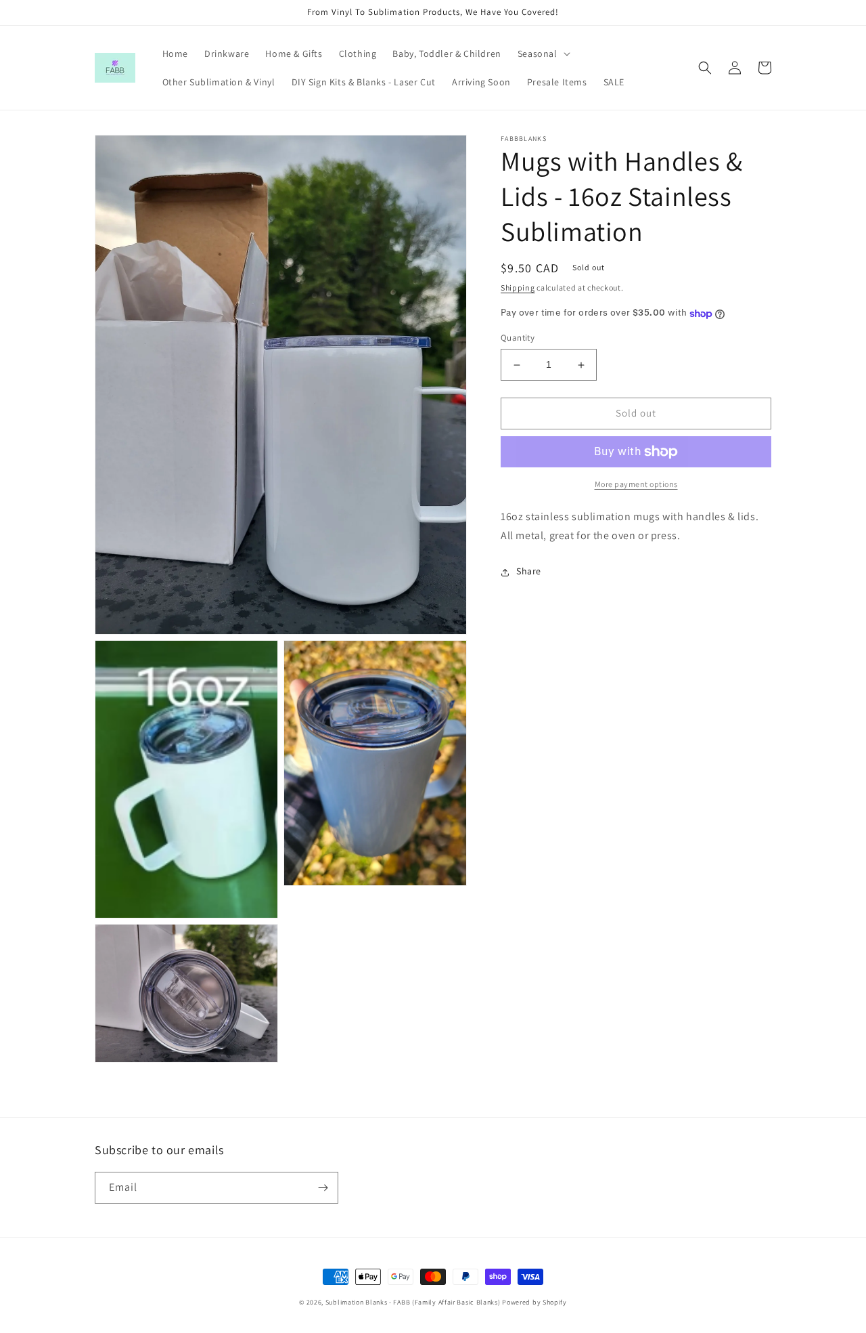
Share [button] (528, 572)
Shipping (518, 287)
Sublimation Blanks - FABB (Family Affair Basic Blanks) (413, 1302)
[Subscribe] (323, 1188)
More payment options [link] (636, 484)
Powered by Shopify (534, 1302)
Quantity (517, 338)
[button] (542, 53)
